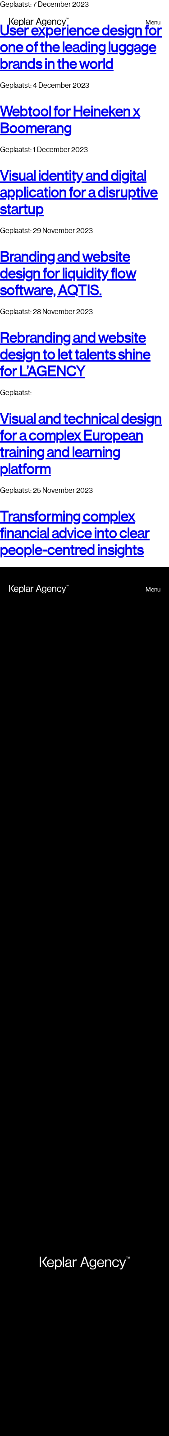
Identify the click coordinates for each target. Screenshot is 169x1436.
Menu (153, 22)
